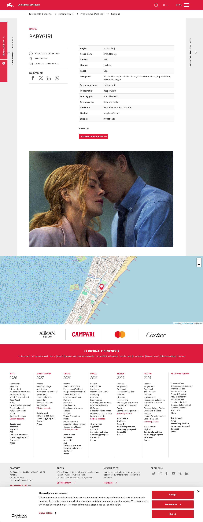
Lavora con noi (152, 356)
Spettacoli (95, 389)
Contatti (181, 356)
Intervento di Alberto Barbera (72, 398)
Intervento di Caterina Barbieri (126, 406)
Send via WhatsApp (57, 78)
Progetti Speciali (178, 394)
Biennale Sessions (18, 416)
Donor (12, 413)
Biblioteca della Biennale (182, 386)
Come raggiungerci (19, 437)
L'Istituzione (23, 356)
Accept (172, 494)
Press (12, 442)
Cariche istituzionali (39, 356)
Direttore (67, 402)
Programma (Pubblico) (73, 389)
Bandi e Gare (125, 356)
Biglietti (14, 429)
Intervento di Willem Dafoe (153, 404)
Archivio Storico (178, 388)
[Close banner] (198, 491)
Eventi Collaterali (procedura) (44, 398)
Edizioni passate (17, 418)
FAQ (11, 432)
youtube (173, 475)
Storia (52, 356)
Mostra (40, 383)
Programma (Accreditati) (74, 391)
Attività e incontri (178, 396)
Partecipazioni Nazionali (20, 405)
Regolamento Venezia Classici (73, 409)
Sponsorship (70, 356)
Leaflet (176, 323)
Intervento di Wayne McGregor (99, 406)
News (173, 420)
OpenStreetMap (187, 323)
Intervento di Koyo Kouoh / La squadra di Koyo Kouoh (19, 397)
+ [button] (199, 260)
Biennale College (168, 356)
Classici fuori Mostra (72, 427)
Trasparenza (138, 356)
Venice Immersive (71, 394)
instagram (160, 475)
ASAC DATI (175, 410)
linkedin (187, 475)
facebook (167, 475)
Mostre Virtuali (177, 399)
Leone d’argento (97, 416)
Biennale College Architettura (44, 387)
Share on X (41, 78)
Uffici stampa (64, 482)
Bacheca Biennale (86, 356)
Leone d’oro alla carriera (101, 413)
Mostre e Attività (178, 391)
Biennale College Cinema (74, 424)
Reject (172, 514)
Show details (45, 513)
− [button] (199, 264)
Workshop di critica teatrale (152, 412)
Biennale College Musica (128, 410)
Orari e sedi (15, 424)
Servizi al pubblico (19, 434)
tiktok (154, 475)
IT (164, 5)
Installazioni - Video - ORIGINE (126, 393)
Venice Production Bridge (71, 417)
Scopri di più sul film (92, 136)
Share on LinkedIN (49, 78)
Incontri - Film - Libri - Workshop (99, 393)
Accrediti (14, 426)
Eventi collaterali (17, 408)
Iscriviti (108, 482)
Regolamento (69, 405)
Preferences (171, 504)
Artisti (12, 402)
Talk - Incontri (150, 391)
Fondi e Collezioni (179, 402)
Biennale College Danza (100, 410)
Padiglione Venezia (18, 410)
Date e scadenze (70, 421)
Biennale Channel (178, 407)
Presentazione (177, 383)
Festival (93, 383)
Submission (42, 405)
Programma (95, 386)
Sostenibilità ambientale (107, 356)
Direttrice (14, 386)
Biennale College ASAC (181, 405)
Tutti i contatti (18, 485)
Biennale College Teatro (154, 408)
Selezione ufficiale (71, 386)
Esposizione (15, 383)
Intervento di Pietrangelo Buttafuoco (20, 390)
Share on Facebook (33, 78)
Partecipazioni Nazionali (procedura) (47, 393)
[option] (47, 334)
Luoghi (60, 356)
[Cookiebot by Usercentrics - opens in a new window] (19, 516)
